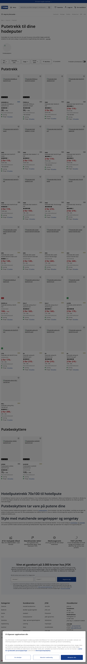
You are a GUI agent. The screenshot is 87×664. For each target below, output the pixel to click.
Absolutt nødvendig (46, 657)
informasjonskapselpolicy (42, 650)
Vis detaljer (18, 657)
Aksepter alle (72, 657)
